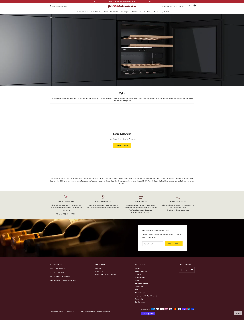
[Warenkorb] (193, 6)
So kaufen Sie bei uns (142, 271)
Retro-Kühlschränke (111, 12)
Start (51, 17)
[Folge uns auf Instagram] (186, 270)
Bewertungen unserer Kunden (105, 274)
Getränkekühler (96, 12)
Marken (156, 12)
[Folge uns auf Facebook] (181, 270)
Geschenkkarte (140, 302)
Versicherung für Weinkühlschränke (147, 296)
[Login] (189, 6)
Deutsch (181, 6)
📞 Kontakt (165, 12)
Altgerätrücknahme (141, 284)
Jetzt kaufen (122, 146)
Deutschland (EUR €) (168, 6)
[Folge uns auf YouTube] (191, 270)
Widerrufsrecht (140, 293)
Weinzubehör (136, 12)
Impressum (99, 271)
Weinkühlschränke (81, 12)
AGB (136, 290)
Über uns (98, 268)
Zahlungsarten (140, 278)
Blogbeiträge (139, 299)
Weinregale (125, 12)
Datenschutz (139, 287)
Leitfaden (138, 274)
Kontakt (137, 268)
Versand (137, 281)
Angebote (147, 12)
